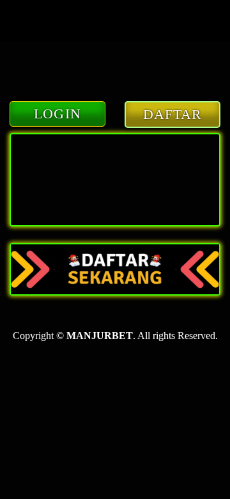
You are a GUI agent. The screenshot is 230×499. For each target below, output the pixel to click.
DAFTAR (173, 114)
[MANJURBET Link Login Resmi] (115, 269)
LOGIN (57, 114)
